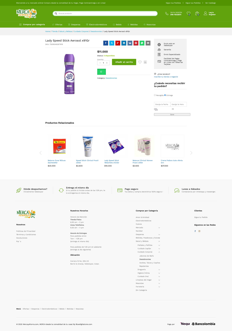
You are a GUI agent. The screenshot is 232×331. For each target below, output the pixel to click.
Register (212, 14)
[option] (59, 152)
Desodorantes (111, 78)
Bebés (118, 25)
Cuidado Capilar (144, 248)
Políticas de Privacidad (25, 231)
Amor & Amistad (142, 217)
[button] (145, 62)
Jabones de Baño (146, 256)
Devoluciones (21, 238)
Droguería (142, 269)
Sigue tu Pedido (200, 217)
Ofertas (58, 25)
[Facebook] (195, 231)
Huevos (139, 224)
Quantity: (100, 59)
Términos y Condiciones (26, 234)
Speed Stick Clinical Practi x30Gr (87, 161)
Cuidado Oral (143, 276)
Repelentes (144, 266)
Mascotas (151, 25)
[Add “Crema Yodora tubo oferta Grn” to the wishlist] (178, 156)
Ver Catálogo (210, 3)
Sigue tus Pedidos (173, 3)
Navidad (139, 231)
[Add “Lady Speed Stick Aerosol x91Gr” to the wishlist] (140, 62)
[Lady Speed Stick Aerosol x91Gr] (105, 43)
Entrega (169, 95)
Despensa (75, 25)
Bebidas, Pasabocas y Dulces (148, 238)
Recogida (160, 95)
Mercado (139, 227)
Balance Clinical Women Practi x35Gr (143, 161)
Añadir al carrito (124, 62)
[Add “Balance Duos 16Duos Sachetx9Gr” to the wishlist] (65, 156)
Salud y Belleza (142, 241)
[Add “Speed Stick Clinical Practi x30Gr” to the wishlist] (93, 156)
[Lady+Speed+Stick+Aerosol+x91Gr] (111, 43)
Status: (100, 56)
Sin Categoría (141, 290)
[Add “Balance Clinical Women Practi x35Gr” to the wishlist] (150, 156)
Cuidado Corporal (145, 252)
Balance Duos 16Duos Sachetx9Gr (56, 161)
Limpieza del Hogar (144, 280)
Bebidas (134, 25)
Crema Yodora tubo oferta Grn (172, 161)
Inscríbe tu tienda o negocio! (166, 77)
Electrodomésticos (98, 25)
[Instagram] (199, 231)
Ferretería (140, 287)
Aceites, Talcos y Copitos (149, 263)
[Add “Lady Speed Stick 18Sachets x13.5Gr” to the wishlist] (122, 156)
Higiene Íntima (144, 273)
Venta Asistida (176, 12)
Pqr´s (18, 241)
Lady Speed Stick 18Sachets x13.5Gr (111, 161)
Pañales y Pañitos (145, 245)
